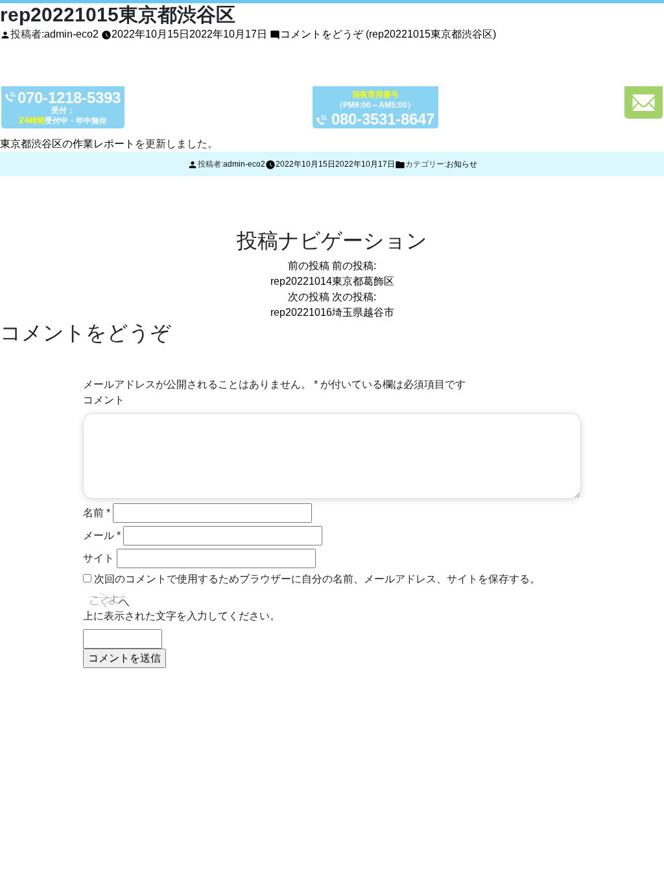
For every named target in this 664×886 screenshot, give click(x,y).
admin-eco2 (71, 34)
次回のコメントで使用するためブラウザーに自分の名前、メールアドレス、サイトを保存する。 (317, 578)
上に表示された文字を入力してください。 (181, 615)
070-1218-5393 (69, 98)
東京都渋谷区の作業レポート (67, 143)
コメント (103, 399)
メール (102, 535)
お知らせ (461, 164)
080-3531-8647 (382, 119)
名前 (96, 512)
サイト (98, 558)
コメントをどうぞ (388, 34)
